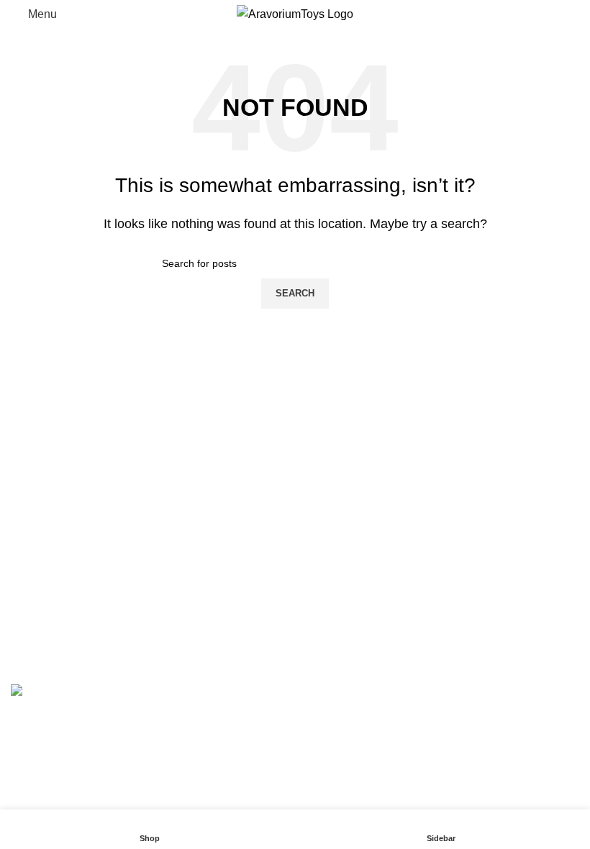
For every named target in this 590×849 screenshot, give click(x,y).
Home (26, 522)
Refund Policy (342, 548)
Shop (24, 548)
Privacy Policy (342, 522)
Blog (23, 602)
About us (33, 629)
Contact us (38, 656)
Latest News (337, 602)
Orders (323, 629)
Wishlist (31, 576)
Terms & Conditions (356, 576)
